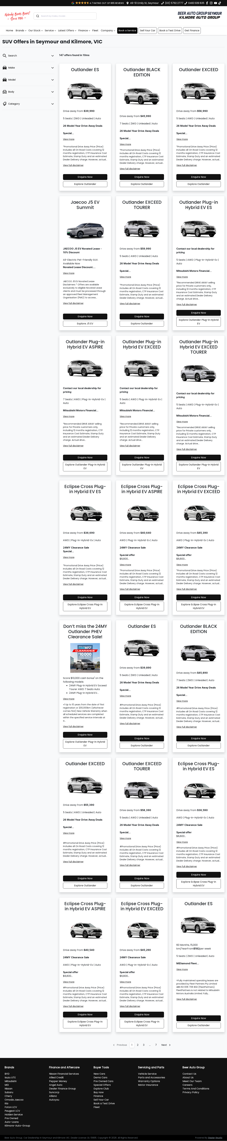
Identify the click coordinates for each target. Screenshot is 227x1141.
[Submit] (37, 16)
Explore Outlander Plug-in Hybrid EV (199, 321)
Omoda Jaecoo (14, 1099)
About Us (188, 1077)
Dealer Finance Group (62, 1088)
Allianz (53, 1096)
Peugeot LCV (12, 1111)
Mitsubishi (10, 1081)
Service (49, 30)
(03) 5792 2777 (174, 3)
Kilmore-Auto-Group (17, 1125)
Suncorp (54, 1092)
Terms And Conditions (196, 1088)
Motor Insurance (148, 1085)
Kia (6, 1103)
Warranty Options (149, 1081)
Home (9, 30)
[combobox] (65, 16)
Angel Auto (55, 1085)
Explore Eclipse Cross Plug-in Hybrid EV (85, 606)
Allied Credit (56, 1077)
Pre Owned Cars (103, 1081)
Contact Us (189, 1074)
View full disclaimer (73, 165)
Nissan (8, 1088)
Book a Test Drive (170, 30)
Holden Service (14, 1114)
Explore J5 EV (85, 323)
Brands (20, 30)
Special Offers (102, 1085)
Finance (83, 30)
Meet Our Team (192, 1081)
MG (7, 1085)
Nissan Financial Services (64, 1074)
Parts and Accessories (151, 1077)
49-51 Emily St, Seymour (144, 3)
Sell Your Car (147, 30)
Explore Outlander (85, 184)
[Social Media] (220, 3)
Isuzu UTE (10, 1077)
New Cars (99, 1074)
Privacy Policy (191, 1092)
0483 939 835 (196, 3)
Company (107, 30)
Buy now (99, 1092)
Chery (8, 1096)
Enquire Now (85, 177)
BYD (7, 1074)
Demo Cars (100, 1077)
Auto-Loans (12, 1122)
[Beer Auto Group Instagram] (212, 3)
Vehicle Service (147, 1074)
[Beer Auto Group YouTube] (216, 3)
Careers (187, 1085)
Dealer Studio (215, 1138)
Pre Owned (11, 1118)
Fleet (95, 30)
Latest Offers (66, 30)
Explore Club (101, 1088)
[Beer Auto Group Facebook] (208, 3)
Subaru (9, 1092)
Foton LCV (11, 1107)
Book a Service (127, 30)
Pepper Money (58, 1081)
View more (68, 139)
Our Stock (34, 30)
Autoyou (54, 1099)
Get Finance (192, 30)
